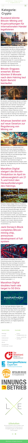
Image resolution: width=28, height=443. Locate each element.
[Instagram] (12, 434)
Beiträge (4, 333)
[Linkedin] (15, 434)
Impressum (5, 340)
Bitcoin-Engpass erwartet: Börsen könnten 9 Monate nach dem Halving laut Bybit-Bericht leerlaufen (13, 76)
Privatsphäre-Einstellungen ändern (7, 345)
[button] (25, 5)
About (3, 342)
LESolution (14, 423)
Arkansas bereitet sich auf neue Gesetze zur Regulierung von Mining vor (13, 125)
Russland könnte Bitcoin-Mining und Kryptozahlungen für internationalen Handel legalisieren (14, 23)
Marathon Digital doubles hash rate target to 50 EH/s (11, 285)
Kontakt (4, 336)
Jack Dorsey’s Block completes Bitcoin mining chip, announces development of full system (12, 234)
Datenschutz (5, 338)
